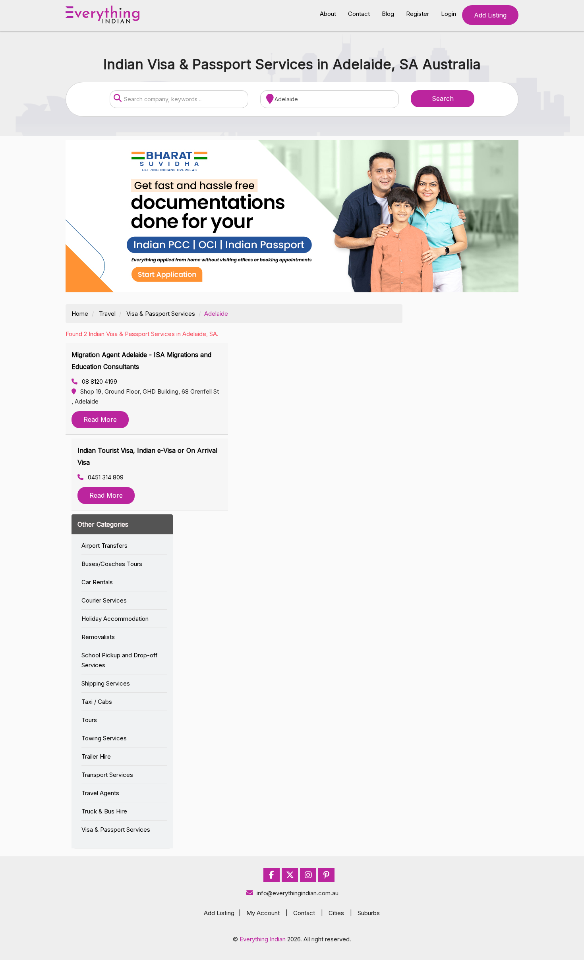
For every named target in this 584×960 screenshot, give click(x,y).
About (328, 13)
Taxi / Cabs (96, 701)
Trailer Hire (96, 756)
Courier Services (104, 600)
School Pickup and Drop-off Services (119, 660)
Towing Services (104, 738)
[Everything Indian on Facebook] (271, 875)
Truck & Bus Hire (104, 811)
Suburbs (369, 913)
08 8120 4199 (98, 381)
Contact (359, 13)
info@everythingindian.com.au (297, 893)
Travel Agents (100, 793)
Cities (336, 913)
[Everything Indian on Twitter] (290, 875)
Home (80, 313)
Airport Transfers (104, 545)
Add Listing (490, 15)
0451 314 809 (105, 477)
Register (417, 13)
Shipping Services (105, 683)
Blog (388, 13)
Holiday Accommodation (115, 618)
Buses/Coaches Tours (111, 564)
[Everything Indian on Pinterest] (326, 875)
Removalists (98, 637)
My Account (263, 913)
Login (448, 13)
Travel (107, 313)
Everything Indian (263, 939)
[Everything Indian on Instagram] (308, 875)
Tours (89, 720)
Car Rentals (97, 582)
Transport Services (107, 774)
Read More (100, 419)
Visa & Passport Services (160, 313)
